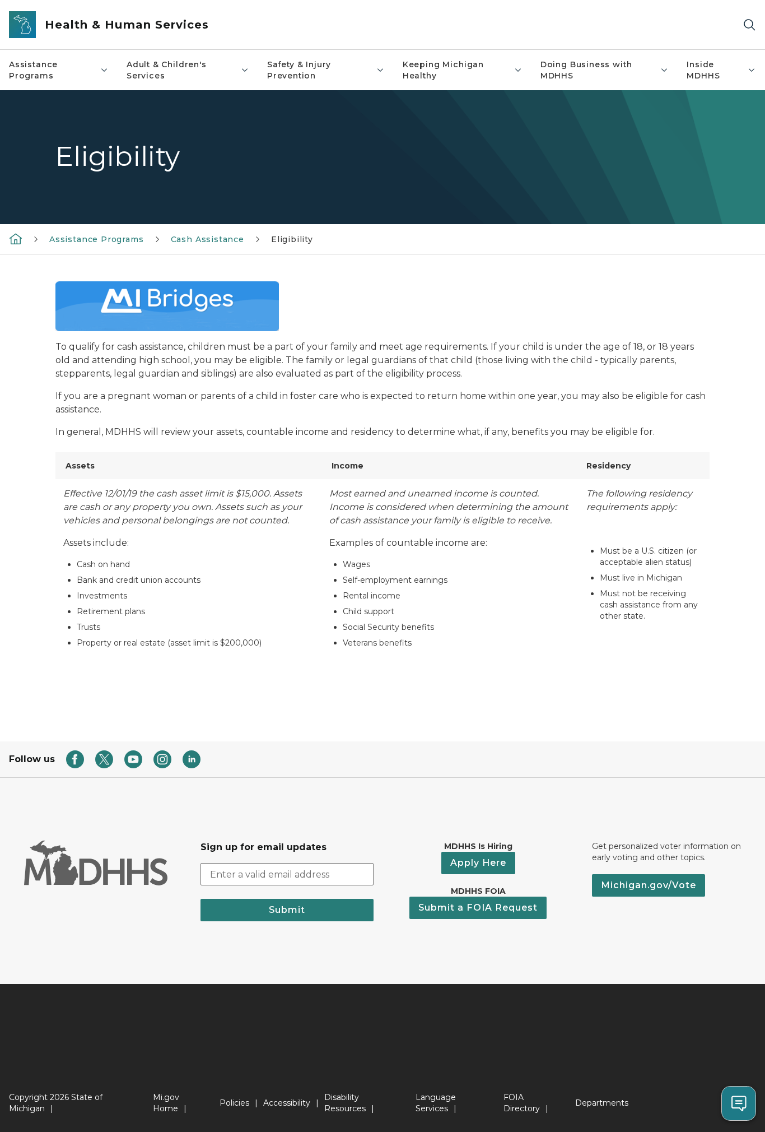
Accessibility (286, 1103)
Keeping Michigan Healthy (443, 70)
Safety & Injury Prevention (299, 70)
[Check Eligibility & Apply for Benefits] (167, 305)
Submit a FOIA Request (478, 907)
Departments (601, 1103)
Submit (287, 909)
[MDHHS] (15, 239)
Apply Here (478, 862)
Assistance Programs (33, 70)
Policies (234, 1103)
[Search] (749, 25)
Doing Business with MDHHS (586, 70)
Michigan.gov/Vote (648, 885)
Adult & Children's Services (167, 70)
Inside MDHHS (703, 70)
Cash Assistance (207, 239)
